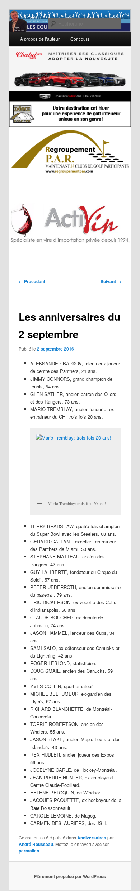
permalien (29, 850)
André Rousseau (36, 844)
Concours (79, 39)
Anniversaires (91, 837)
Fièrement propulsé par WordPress (70, 876)
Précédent (32, 281)
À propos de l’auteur (40, 39)
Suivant (111, 281)
